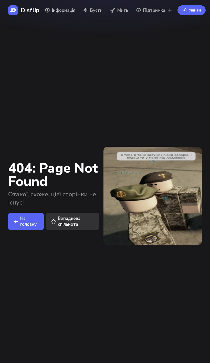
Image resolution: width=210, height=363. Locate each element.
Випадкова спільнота (69, 221)
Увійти (195, 10)
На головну (28, 221)
